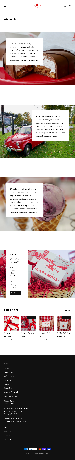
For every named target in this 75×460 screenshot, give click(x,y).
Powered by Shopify (44, 453)
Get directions (15, 293)
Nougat (6, 384)
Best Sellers (8, 388)
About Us (7, 432)
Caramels (7, 368)
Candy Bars (8, 380)
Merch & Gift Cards (11, 392)
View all (68, 310)
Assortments (8, 372)
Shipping (7, 436)
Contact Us (8, 439)
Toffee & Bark (9, 376)
